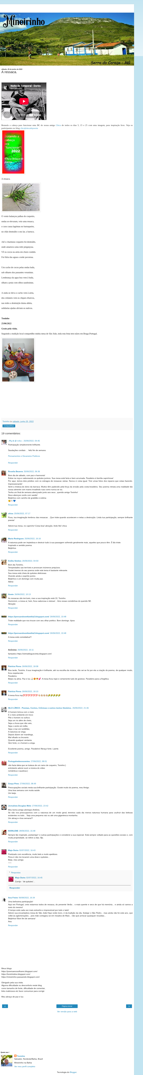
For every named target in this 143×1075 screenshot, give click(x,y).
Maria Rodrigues (16, 538)
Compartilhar (9, 426)
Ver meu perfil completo (24, 1066)
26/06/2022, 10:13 (23, 594)
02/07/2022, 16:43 (27, 850)
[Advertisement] (67, 7)
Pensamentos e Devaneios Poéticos (24, 456)
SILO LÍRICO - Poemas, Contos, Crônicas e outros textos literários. (40, 708)
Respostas (16, 872)
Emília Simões (14, 561)
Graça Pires (13, 783)
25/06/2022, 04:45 (32, 441)
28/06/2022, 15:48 (27, 831)
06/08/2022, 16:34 (27, 898)
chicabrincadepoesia (29, 128)
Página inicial (67, 1006)
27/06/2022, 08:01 (39, 761)
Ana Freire (13, 898)
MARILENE (13, 831)
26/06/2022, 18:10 (30, 691)
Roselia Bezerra (15, 471)
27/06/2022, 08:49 (28, 783)
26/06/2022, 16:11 (26, 650)
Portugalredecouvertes (19, 761)
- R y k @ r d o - (15, 441)
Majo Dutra (13, 850)
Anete (11, 594)
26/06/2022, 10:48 (58, 616)
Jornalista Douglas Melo (19, 806)
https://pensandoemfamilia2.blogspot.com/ (28, 616)
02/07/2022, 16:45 (34, 877)
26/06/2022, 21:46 (80, 708)
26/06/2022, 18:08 (30, 666)
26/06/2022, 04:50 (30, 561)
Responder (13, 463)
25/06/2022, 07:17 (22, 513)
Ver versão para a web (67, 1011)
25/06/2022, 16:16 (33, 538)
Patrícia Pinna (14, 666)
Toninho (21, 1056)
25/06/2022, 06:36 (32, 471)
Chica (58, 125)
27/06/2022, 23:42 (40, 806)
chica (10, 513)
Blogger (73, 1072)
